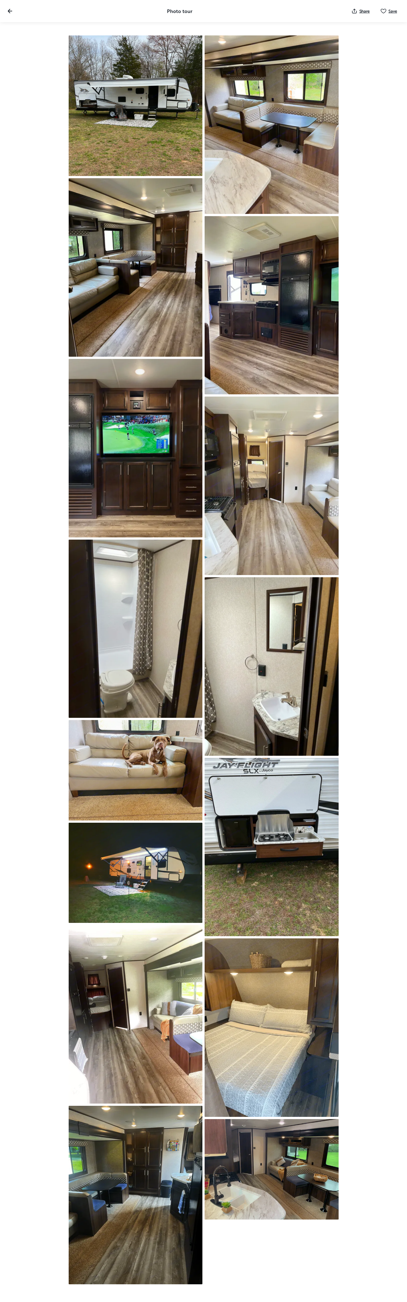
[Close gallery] (10, 11)
